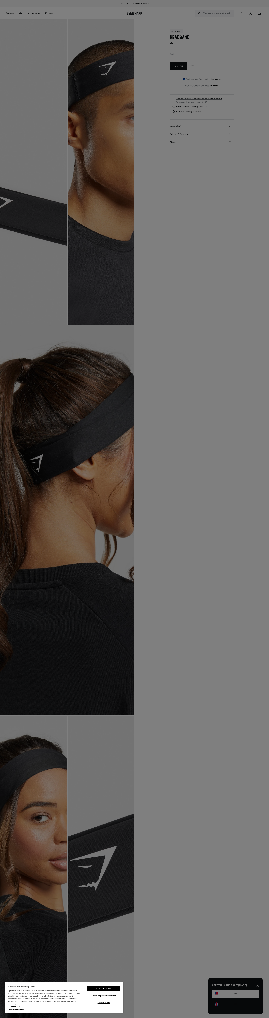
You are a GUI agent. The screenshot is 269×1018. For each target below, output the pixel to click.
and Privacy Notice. (16, 1009)
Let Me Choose (104, 1002)
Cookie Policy (14, 1006)
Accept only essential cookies (104, 995)
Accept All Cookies (103, 988)
